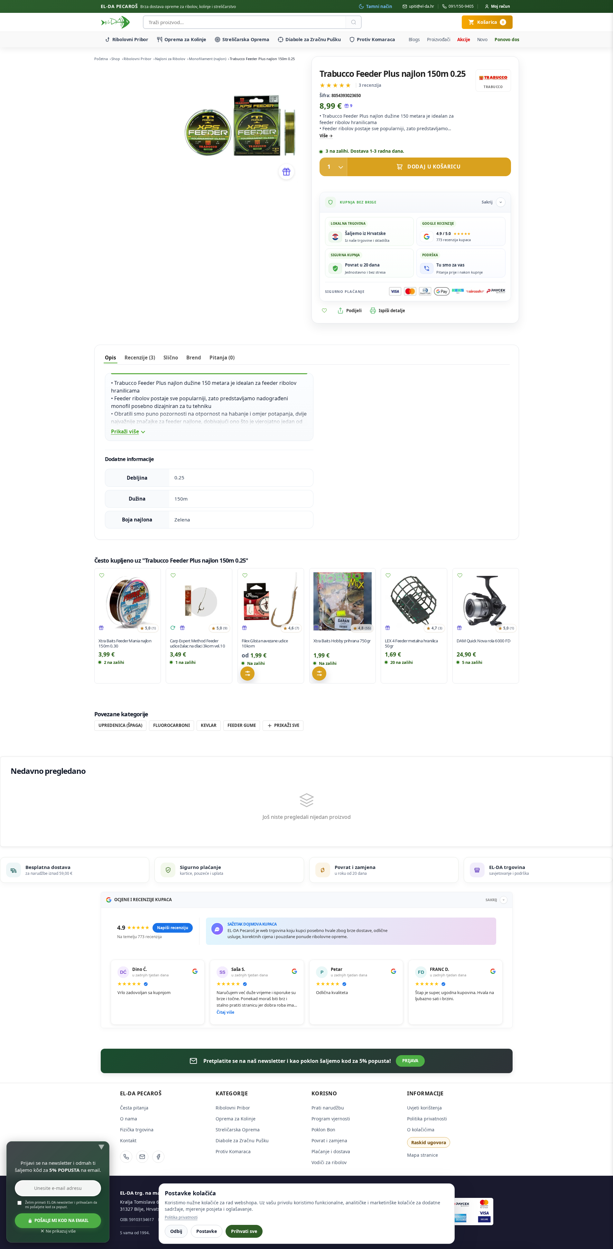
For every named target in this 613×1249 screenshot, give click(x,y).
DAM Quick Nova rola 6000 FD (483, 641)
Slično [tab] (170, 357)
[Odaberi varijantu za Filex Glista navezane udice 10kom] (247, 673)
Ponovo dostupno (513, 39)
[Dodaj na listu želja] (324, 310)
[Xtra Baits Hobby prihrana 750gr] (342, 601)
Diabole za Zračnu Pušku (313, 39)
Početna (101, 58)
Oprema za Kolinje (185, 39)
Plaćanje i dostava (330, 1151)
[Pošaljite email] (142, 1157)
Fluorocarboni (171, 725)
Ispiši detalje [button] (392, 310)
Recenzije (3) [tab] (140, 357)
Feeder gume (242, 725)
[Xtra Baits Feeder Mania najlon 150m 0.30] (127, 601)
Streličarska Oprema (245, 39)
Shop (115, 58)
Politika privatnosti (427, 1119)
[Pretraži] (353, 22)
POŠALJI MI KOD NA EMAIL (61, 1220)
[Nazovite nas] (126, 1157)
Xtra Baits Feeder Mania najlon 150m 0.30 (124, 643)
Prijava (410, 1060)
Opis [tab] (110, 357)
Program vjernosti (330, 1119)
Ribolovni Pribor (130, 39)
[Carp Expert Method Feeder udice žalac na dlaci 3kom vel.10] (199, 601)
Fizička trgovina (136, 1130)
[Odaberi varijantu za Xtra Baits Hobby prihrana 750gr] (319, 673)
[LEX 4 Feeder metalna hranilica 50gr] (414, 601)
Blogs (414, 39)
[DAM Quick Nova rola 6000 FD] (486, 601)
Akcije (463, 39)
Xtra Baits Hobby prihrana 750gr (342, 641)
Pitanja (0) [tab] (222, 357)
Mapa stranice (422, 1155)
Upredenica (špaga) (120, 725)
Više (324, 136)
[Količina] (333, 167)
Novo (482, 39)
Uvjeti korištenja (424, 1108)
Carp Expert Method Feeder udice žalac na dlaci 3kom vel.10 (197, 643)
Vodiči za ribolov (329, 1162)
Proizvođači (438, 39)
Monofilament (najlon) (207, 58)
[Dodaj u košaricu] (415, 167)
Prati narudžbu (327, 1108)
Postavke (206, 1231)
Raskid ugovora (428, 1142)
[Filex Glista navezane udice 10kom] (271, 601)
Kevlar (209, 725)
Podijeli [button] (354, 310)
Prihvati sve (244, 1231)
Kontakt (128, 1140)
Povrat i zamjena (329, 1140)
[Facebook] (158, 1157)
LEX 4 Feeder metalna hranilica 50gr (411, 643)
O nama (128, 1119)
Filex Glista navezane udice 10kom (265, 643)
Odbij (176, 1231)
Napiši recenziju (172, 927)
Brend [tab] (193, 357)
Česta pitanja (134, 1108)
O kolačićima (420, 1130)
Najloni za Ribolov (170, 58)
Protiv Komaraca (376, 39)
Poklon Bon (323, 1130)
